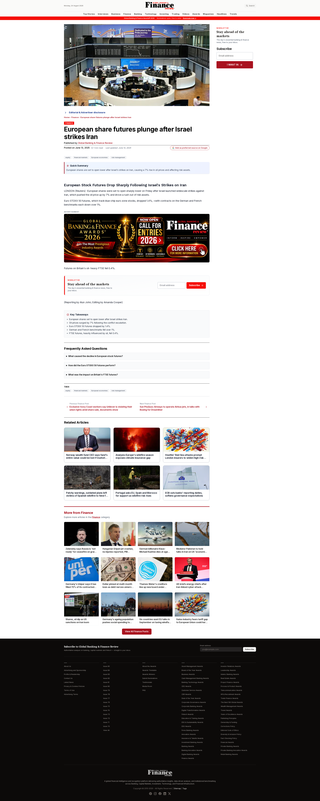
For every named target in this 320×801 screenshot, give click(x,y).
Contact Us (68, 678)
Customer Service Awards (192, 690)
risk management (118, 157)
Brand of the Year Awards (192, 670)
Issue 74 (106, 710)
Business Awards (188, 674)
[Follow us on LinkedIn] (164, 793)
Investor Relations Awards (231, 666)
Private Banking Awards (230, 746)
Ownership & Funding (229, 722)
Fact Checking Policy (229, 738)
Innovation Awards (189, 734)
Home (67, 117)
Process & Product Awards (231, 686)
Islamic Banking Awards (230, 674)
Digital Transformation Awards (193, 710)
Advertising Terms (71, 694)
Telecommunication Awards (231, 690)
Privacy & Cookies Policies (74, 686)
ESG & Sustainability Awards (192, 722)
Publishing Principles (228, 718)
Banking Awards (188, 746)
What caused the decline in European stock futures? (95, 356)
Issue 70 (106, 726)
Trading (175, 14)
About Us (67, 666)
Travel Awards (226, 710)
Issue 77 (106, 698)
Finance (127, 14)
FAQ (144, 690)
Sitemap (177, 788)
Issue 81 (106, 682)
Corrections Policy (228, 726)
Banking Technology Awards (193, 682)
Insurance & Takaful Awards (192, 738)
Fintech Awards (188, 714)
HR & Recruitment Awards (230, 694)
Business (115, 14)
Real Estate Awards (228, 678)
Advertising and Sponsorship (75, 670)
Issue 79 (106, 690)
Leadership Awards (228, 670)
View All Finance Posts (136, 631)
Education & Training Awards (193, 718)
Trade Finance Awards (229, 698)
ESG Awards (186, 726)
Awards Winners (148, 674)
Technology (151, 14)
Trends (233, 14)
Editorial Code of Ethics (230, 730)
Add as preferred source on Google (191, 148)
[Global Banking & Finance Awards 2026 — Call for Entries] (137, 238)
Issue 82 (106, 678)
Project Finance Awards (230, 682)
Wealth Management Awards (232, 706)
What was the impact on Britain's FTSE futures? (93, 375)
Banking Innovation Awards (192, 750)
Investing (164, 14)
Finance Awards (188, 758)
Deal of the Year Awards (191, 698)
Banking (138, 14)
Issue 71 (106, 722)
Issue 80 (106, 686)
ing (74, 302)
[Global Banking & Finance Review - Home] (160, 5)
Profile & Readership (72, 674)
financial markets (80, 157)
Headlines (222, 14)
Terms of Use (69, 690)
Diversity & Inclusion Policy (231, 734)
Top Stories (89, 14)
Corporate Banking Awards (192, 706)
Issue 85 (106, 666)
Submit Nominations (149, 678)
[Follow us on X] (169, 793)
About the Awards (149, 666)
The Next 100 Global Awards (232, 702)
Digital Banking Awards (190, 754)
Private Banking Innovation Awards (234, 750)
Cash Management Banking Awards (195, 678)
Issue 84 (106, 670)
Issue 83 (106, 674)
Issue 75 (106, 706)
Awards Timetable (149, 670)
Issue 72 (106, 718)
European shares (96, 191)
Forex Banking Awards (190, 730)
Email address (205, 645)
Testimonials (147, 682)
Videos (185, 14)
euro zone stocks (125, 201)
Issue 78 (106, 694)
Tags (184, 788)
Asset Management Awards (192, 666)
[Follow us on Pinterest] (150, 793)
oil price (94, 195)
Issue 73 (106, 714)
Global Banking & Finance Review (95, 143)
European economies (99, 157)
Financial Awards (227, 742)
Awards (196, 14)
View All (106, 730)
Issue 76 (106, 702)
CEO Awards (186, 686)
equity (68, 157)
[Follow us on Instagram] (155, 793)
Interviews (103, 14)
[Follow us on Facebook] (160, 793)
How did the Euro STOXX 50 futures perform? (92, 365)
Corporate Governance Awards (194, 702)
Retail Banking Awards (229, 754)
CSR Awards (186, 694)
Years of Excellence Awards (232, 714)
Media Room (147, 686)
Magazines (208, 14)
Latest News (69, 682)
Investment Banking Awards (192, 742)
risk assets (143, 195)
